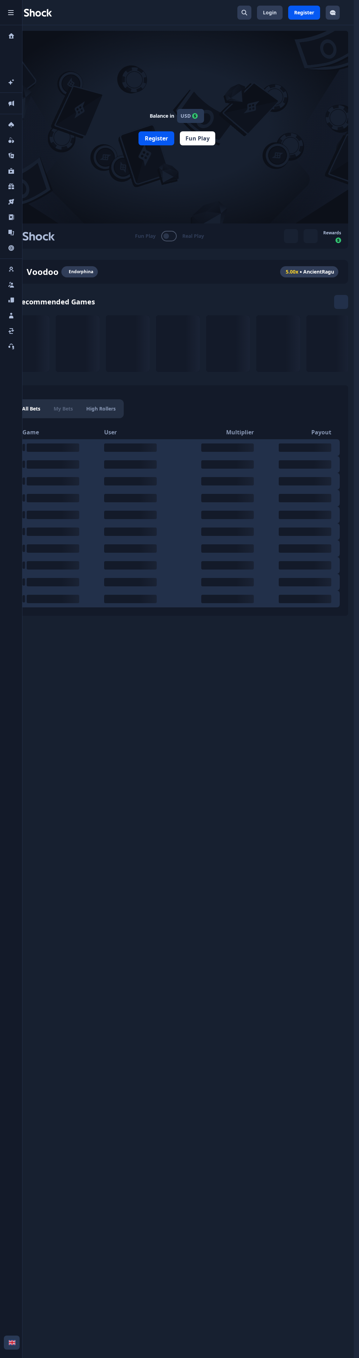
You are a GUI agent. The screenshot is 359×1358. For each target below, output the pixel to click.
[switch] (169, 236)
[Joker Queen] (128, 343)
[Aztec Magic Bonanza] (328, 343)
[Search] (244, 13)
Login (270, 12)
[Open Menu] (11, 13)
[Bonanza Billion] (178, 343)
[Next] (341, 302)
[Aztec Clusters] (278, 343)
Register (304, 12)
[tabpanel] (177, 516)
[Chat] (333, 13)
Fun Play (197, 138)
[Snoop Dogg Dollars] (27, 343)
